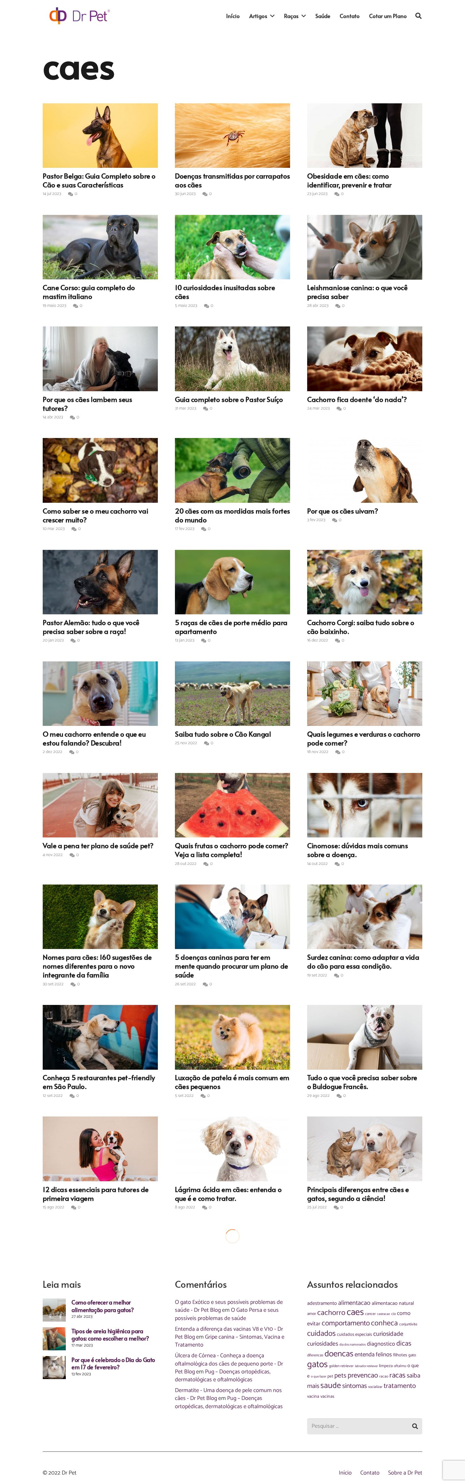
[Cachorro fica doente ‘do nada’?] (364, 358)
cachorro (331, 1313)
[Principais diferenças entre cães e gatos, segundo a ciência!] (364, 1148)
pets (340, 1375)
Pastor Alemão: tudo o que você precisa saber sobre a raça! (91, 626)
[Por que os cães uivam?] (364, 470)
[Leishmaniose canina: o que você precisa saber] (364, 247)
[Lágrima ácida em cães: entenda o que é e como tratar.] (232, 1148)
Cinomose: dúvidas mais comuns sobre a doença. (357, 850)
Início (345, 1473)
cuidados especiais (354, 1334)
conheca (384, 1323)
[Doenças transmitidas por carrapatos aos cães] (232, 135)
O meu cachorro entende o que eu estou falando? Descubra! (94, 738)
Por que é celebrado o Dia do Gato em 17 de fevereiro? (113, 1363)
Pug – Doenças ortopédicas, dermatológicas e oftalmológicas (222, 1375)
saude (330, 1385)
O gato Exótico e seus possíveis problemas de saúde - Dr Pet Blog (229, 1306)
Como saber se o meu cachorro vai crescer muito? (95, 515)
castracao (383, 1314)
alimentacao (354, 1303)
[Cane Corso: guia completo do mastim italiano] (100, 247)
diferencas (315, 1355)
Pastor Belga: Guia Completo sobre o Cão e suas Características (99, 180)
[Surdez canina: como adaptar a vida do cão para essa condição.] (364, 917)
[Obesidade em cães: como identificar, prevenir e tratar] (364, 135)
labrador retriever (366, 1366)
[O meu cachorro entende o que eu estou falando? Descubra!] (100, 693)
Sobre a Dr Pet (405, 1473)
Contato (370, 1473)
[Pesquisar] (418, 16)
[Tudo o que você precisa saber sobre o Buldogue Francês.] (364, 1037)
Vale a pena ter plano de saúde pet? (98, 845)
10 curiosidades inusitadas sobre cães (225, 292)
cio (393, 1314)
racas (397, 1375)
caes (355, 1312)
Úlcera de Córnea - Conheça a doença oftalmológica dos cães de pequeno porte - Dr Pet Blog (229, 1363)
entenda (365, 1354)
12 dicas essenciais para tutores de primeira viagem (96, 1193)
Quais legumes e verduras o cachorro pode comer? (363, 738)
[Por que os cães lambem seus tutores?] (100, 358)
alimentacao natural (393, 1303)
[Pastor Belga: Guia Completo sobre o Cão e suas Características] (100, 135)
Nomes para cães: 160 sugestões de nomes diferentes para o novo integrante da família (97, 965)
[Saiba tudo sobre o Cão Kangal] (232, 693)
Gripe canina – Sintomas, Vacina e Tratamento (229, 1341)
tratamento (400, 1386)
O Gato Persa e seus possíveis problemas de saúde (227, 1314)
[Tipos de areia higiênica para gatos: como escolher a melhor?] (54, 1338)
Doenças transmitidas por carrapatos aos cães (232, 180)
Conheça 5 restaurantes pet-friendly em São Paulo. (99, 1082)
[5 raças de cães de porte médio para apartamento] (232, 582)
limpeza (386, 1365)
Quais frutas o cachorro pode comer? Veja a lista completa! (231, 850)
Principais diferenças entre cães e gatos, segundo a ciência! (358, 1193)
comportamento (346, 1323)
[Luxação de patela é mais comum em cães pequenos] (232, 1037)
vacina (313, 1396)
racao (383, 1376)
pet (330, 1376)
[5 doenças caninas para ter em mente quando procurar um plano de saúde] (232, 917)
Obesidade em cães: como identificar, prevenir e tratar (349, 180)
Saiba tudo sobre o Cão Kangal (223, 734)
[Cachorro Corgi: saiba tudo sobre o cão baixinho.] (364, 582)
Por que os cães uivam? (342, 510)
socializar (375, 1387)
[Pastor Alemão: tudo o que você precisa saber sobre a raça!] (100, 582)
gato (412, 1355)
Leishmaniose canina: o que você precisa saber (357, 292)
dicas (403, 1343)
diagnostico (381, 1344)
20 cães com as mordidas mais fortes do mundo (232, 515)
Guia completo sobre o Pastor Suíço (229, 399)
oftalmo (400, 1366)
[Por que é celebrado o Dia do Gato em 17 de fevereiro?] (54, 1367)
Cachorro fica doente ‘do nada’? (357, 399)
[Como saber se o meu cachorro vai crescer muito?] (100, 470)
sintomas (354, 1386)
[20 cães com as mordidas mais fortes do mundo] (232, 470)
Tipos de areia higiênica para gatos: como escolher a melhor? (110, 1334)
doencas (339, 1354)
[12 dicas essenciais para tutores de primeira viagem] (100, 1148)
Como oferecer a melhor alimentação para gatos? (102, 1305)
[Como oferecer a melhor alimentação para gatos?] (54, 1310)
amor (311, 1313)
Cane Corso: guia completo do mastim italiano (89, 292)
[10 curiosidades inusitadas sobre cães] (232, 247)
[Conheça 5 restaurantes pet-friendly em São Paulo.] (100, 1037)
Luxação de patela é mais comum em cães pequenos (232, 1082)
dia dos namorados (352, 1344)
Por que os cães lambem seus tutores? (87, 403)
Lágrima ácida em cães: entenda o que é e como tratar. (228, 1193)
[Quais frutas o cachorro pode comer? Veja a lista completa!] (232, 805)
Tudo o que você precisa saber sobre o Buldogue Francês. (362, 1082)
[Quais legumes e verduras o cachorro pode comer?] (364, 693)
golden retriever (341, 1366)
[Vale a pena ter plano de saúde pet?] (100, 805)
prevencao (363, 1375)
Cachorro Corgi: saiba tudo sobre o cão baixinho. (360, 626)
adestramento (322, 1303)
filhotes (400, 1355)
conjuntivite (408, 1324)
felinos (384, 1354)
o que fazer (318, 1376)
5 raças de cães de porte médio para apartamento (231, 626)
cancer (370, 1314)
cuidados (321, 1333)
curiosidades (322, 1344)
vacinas (327, 1396)
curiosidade (388, 1334)
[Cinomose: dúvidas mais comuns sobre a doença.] (364, 805)
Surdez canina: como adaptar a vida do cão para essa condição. (363, 961)
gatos (317, 1364)
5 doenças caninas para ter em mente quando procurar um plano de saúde (231, 965)
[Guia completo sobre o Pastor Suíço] (232, 358)
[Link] (79, 16)
